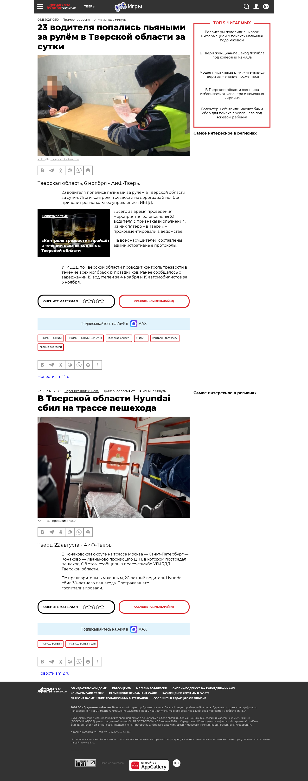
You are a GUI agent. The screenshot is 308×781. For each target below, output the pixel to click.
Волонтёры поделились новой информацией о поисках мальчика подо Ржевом (232, 36)
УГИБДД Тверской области (58, 159)
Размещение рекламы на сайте (133, 693)
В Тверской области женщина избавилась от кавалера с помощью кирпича (232, 94)
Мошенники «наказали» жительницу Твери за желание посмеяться (232, 75)
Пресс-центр (121, 688)
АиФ (72, 521)
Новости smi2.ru (54, 376)
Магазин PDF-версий (151, 688)
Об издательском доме (89, 688)
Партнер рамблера (112, 763)
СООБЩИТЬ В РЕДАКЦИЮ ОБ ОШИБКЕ (180, 698)
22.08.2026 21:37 (49, 391)
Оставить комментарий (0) (154, 301)
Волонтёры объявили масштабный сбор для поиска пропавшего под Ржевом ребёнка (232, 113)
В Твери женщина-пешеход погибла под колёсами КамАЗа (232, 55)
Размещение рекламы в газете (185, 693)
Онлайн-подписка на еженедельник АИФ (204, 688)
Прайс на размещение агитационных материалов (109, 698)
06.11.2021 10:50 (48, 19)
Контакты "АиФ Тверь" (87, 693)
